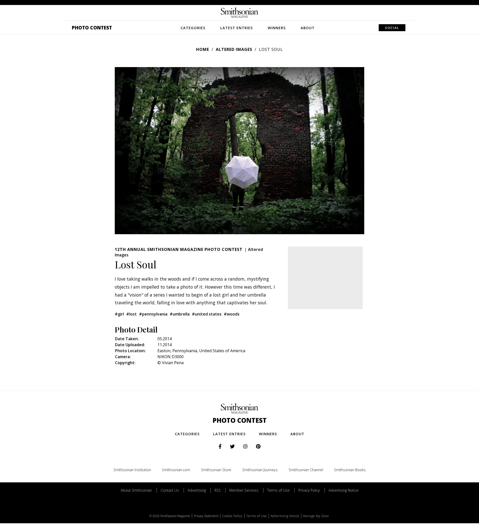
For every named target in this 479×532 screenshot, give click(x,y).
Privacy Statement (206, 516)
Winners (277, 27)
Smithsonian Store (216, 469)
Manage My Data (316, 516)
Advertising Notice (344, 490)
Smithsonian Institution (132, 469)
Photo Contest (92, 27)
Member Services (243, 490)
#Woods (232, 314)
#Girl (119, 314)
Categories (193, 27)
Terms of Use (278, 490)
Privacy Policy (309, 490)
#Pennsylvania (153, 314)
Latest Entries (236, 27)
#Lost (131, 314)
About (308, 27)
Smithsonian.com (176, 469)
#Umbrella (180, 314)
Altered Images (234, 49)
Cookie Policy (232, 516)
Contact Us (170, 490)
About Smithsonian (136, 490)
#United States (207, 314)
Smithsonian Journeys (260, 469)
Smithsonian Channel (306, 469)
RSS (218, 490)
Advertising (197, 490)
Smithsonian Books (350, 469)
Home (202, 49)
